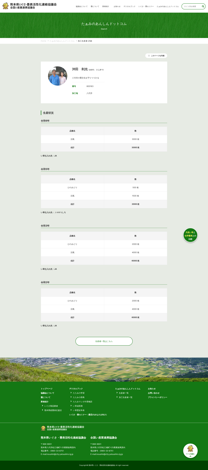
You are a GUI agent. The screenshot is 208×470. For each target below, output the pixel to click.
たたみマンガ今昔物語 (82, 401)
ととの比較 (190, 235)
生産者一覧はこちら (104, 341)
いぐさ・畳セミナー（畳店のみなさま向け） (88, 414)
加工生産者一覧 (125, 397)
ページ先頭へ (190, 454)
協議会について (82, 6)
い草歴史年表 (78, 410)
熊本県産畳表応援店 (53, 410)
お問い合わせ (153, 393)
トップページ (46, 388)
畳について (95, 6)
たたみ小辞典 (78, 397)
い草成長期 (78, 406)
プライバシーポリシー (157, 397)
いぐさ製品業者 (51, 406)
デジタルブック (76, 388)
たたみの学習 (78, 393)
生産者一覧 (124, 393)
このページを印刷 (157, 56)
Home (43, 41)
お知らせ (117, 6)
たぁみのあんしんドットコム (168, 6)
